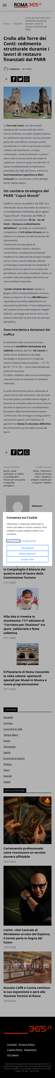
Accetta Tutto (27, 559)
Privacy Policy (29, 541)
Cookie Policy (13, 541)
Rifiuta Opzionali (27, 553)
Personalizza (27, 548)
